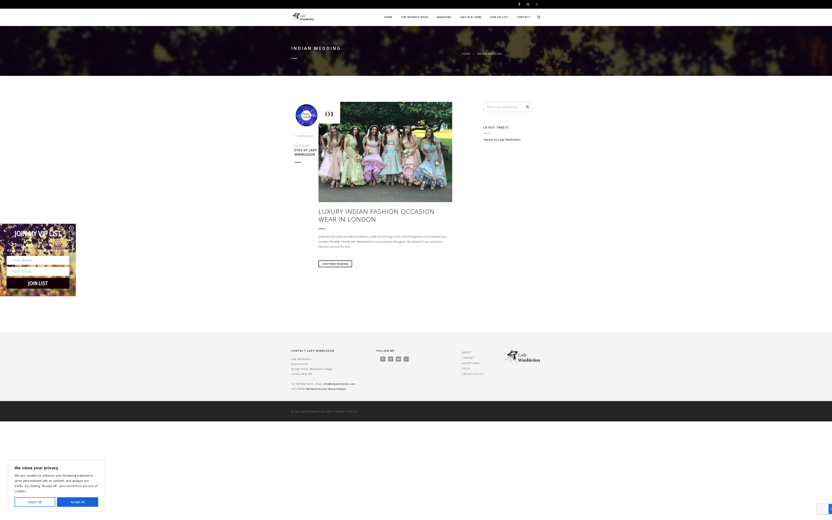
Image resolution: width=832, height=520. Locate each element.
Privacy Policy (473, 373)
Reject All (34, 502)
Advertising (471, 363)
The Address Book (414, 17)
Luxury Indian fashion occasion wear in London (376, 215)
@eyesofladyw (337, 388)
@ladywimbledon (317, 388)
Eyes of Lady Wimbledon (305, 152)
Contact (523, 17)
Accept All (77, 502)
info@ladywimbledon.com (339, 383)
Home (388, 17)
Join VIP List (499, 17)
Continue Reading (335, 263)
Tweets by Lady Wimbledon (502, 139)
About (466, 352)
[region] (56, 486)
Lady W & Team (470, 17)
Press (466, 368)
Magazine (444, 17)
